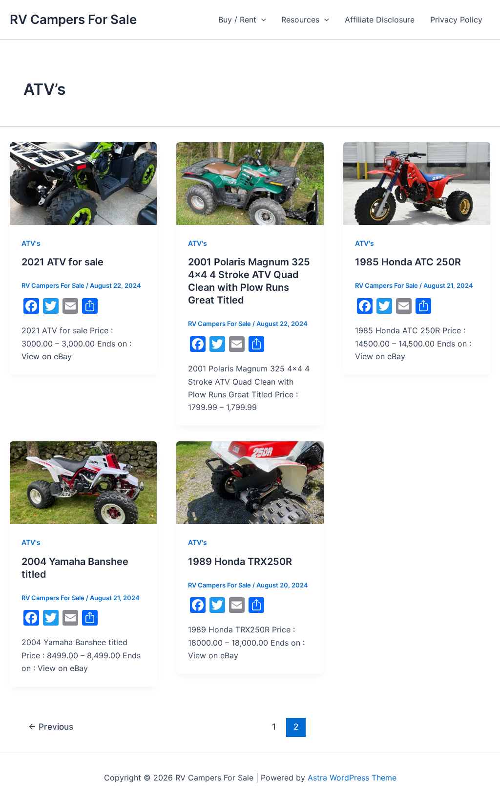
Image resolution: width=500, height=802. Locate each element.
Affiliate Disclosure (380, 19)
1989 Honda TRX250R (240, 561)
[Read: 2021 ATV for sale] (83, 183)
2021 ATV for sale (62, 262)
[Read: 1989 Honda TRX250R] (249, 482)
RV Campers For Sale (73, 19)
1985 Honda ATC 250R (408, 262)
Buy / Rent (237, 19)
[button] (261, 19)
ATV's (31, 243)
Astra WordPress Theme (352, 777)
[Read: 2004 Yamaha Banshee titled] (83, 482)
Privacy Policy (456, 19)
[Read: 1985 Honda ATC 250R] (416, 183)
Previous (50, 726)
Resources (300, 19)
